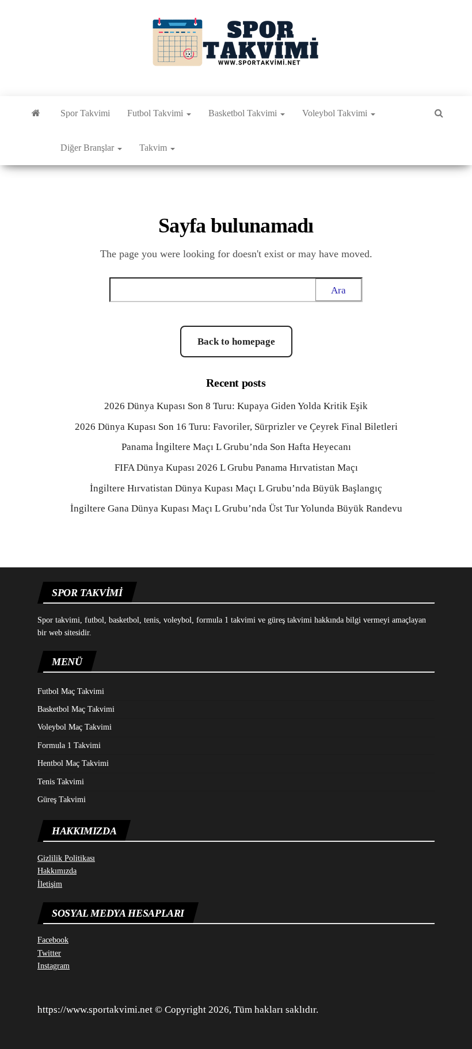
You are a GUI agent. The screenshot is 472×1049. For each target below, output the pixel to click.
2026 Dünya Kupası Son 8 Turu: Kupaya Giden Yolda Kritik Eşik (236, 405)
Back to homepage (236, 341)
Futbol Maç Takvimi (70, 691)
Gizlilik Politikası (66, 858)
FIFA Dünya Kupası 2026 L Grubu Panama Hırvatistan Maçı (236, 467)
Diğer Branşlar (88, 147)
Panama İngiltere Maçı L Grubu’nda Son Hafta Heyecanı (236, 446)
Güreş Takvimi (61, 799)
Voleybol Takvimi (336, 113)
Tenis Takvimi (60, 781)
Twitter (49, 953)
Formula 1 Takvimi (69, 745)
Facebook (52, 940)
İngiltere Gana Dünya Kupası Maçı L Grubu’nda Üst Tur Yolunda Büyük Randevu (236, 508)
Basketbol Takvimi (243, 113)
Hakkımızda (57, 871)
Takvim (154, 147)
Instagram (53, 966)
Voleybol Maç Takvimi (74, 727)
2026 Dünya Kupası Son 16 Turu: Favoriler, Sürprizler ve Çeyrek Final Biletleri (236, 426)
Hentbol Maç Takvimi (73, 763)
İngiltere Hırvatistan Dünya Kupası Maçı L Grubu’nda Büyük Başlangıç (236, 488)
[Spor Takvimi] (36, 113)
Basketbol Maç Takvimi (76, 709)
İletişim (49, 884)
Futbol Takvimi (156, 113)
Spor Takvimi (85, 113)
